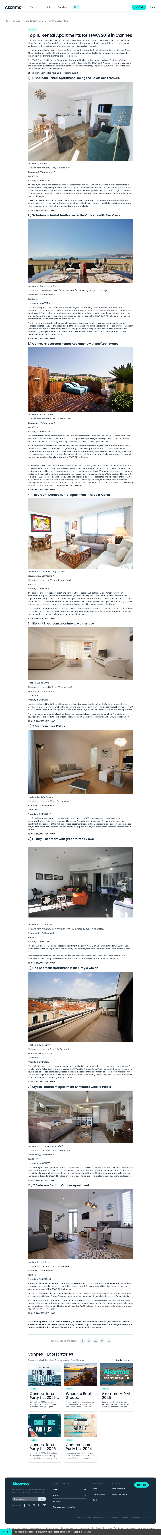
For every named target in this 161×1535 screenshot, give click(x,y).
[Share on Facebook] (82, 1341)
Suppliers (62, 7)
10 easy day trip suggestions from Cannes (80, 1327)
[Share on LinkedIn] (95, 1341)
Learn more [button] (86, 1532)
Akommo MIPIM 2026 (116, 1395)
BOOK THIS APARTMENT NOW (41, 210)
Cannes (16, 21)
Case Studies (99, 1494)
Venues (33, 7)
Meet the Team (119, 1494)
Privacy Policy (98, 1518)
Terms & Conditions (82, 1518)
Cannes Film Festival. (86, 46)
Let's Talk (139, 7)
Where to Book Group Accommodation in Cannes (81, 1399)
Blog (76, 7)
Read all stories (123, 1360)
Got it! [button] (5, 1532)
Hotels (48, 7)
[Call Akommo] (108, 1341)
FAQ (95, 1500)
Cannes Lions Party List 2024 (79, 1446)
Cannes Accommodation (64, 1507)
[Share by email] (102, 1341)
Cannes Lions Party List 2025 (43, 1446)
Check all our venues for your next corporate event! (53, 73)
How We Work (118, 1488)
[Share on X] (89, 1341)
